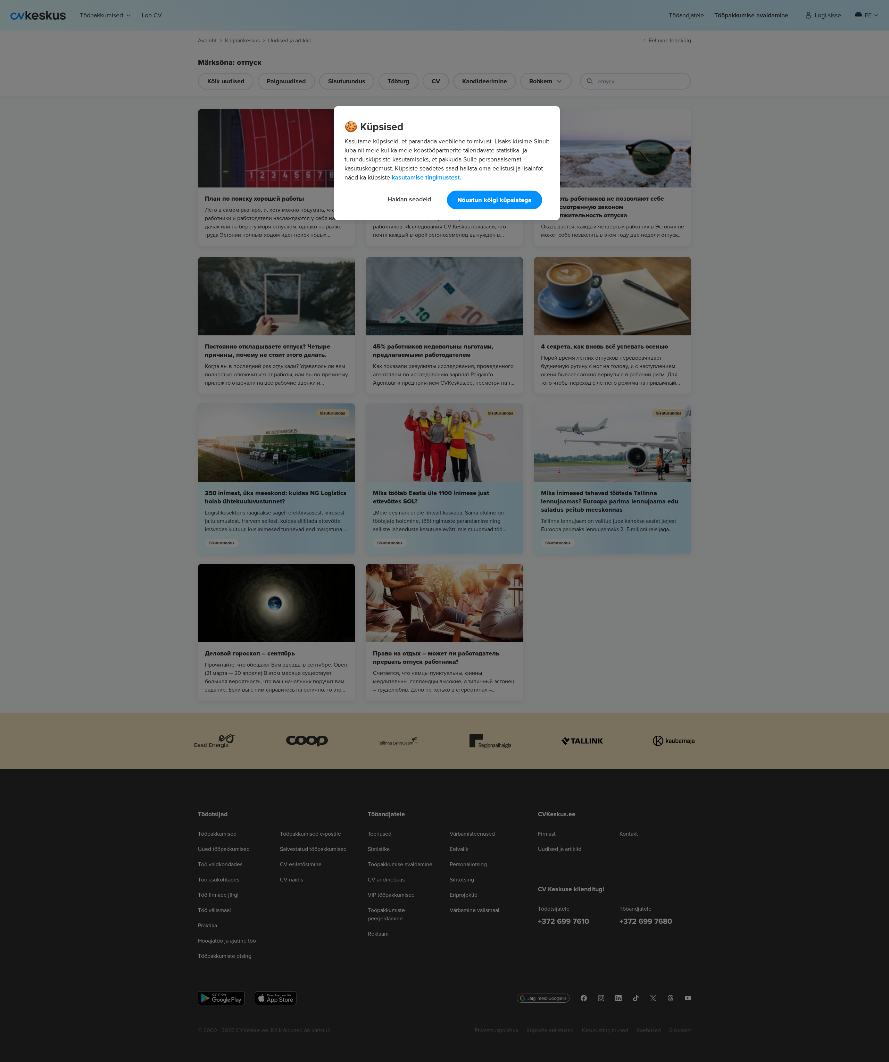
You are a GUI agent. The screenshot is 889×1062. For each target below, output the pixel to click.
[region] (447, 163)
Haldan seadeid (409, 199)
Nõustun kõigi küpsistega (494, 199)
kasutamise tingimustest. (426, 177)
